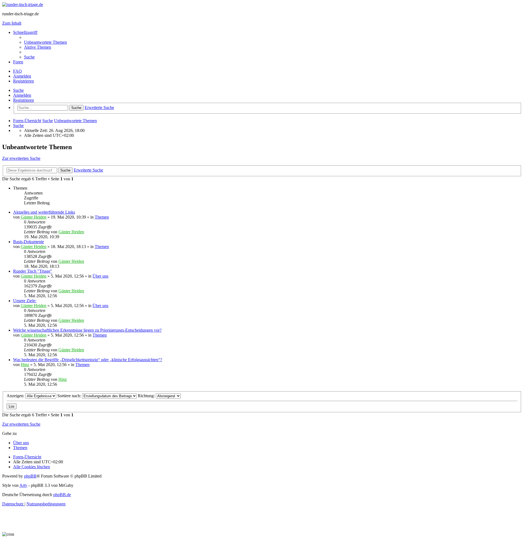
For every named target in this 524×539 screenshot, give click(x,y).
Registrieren (23, 100)
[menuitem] (45, 42)
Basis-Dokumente (28, 241)
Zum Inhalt (11, 23)
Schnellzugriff (25, 32)
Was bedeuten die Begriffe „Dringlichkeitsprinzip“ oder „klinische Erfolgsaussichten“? (87, 359)
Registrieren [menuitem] (23, 81)
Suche (18, 90)
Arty (23, 485)
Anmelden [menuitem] (22, 76)
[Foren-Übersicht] (22, 4)
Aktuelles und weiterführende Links (44, 212)
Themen (102, 217)
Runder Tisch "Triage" (32, 271)
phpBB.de (62, 494)
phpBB (30, 476)
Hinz (25, 364)
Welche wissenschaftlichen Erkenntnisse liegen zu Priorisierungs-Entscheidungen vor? (87, 330)
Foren (18, 62)
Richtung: (147, 395)
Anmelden (22, 95)
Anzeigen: (16, 395)
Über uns (100, 276)
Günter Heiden (33, 217)
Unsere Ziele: (24, 300)
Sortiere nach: (69, 395)
